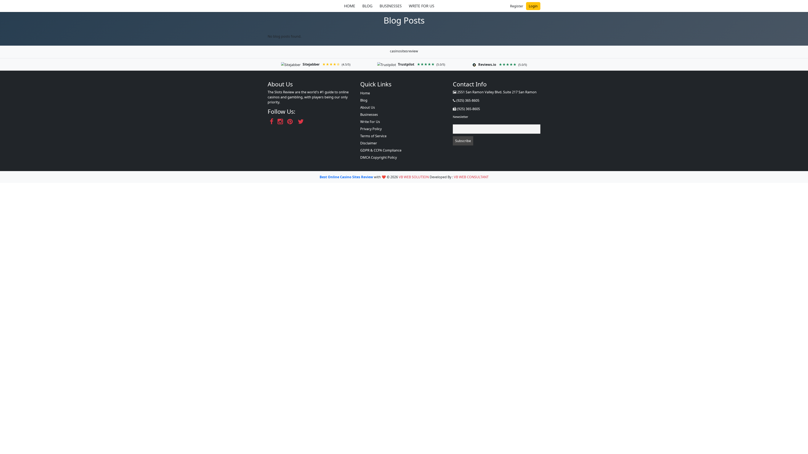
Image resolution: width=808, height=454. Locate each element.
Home (365, 93)
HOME (349, 5)
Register (516, 6)
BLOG (367, 5)
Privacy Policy (371, 129)
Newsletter (460, 117)
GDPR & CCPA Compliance (380, 150)
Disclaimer (368, 143)
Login (533, 6)
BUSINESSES (391, 5)
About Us (367, 107)
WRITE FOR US (421, 5)
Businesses (369, 114)
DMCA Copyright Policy (378, 157)
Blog (363, 100)
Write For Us (370, 121)
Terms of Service (373, 136)
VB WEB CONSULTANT (471, 177)
